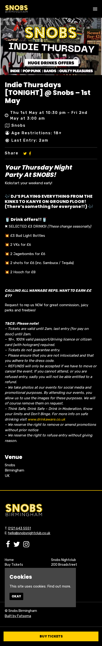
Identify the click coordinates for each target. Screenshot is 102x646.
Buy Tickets (14, 565)
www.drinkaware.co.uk (46, 419)
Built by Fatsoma (18, 616)
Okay (16, 596)
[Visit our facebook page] (30, 153)
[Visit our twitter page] (25, 153)
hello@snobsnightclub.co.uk (29, 533)
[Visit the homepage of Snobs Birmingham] (16, 9)
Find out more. (59, 586)
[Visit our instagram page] (26, 545)
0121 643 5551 (19, 528)
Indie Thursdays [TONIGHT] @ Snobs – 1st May (47, 92)
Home (9, 560)
